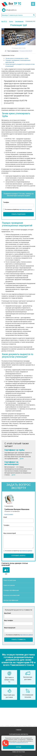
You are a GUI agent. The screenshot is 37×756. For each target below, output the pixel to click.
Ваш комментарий (9, 533)
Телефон (6, 202)
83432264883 (8, 514)
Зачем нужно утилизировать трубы (16, 58)
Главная (18, 730)
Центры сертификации (10, 600)
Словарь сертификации (11, 590)
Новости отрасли (9, 585)
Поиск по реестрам (9, 580)
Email (5, 517)
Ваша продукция (9, 628)
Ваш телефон (8, 620)
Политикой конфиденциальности (18, 742)
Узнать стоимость (19, 639)
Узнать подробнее (19, 214)
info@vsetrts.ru (11, 10)
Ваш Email (7, 613)
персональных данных (25, 209)
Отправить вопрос (18, 555)
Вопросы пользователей (11, 595)
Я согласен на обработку (18, 209)
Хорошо (18, 747)
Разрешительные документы (18, 734)
